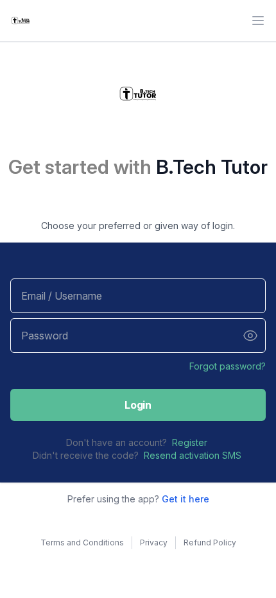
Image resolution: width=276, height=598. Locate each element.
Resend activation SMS (192, 455)
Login (138, 404)
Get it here (185, 498)
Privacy (154, 542)
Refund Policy (210, 542)
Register (189, 442)
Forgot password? (227, 366)
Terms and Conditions (82, 542)
